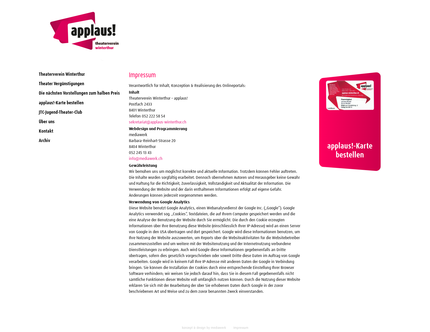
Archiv (44, 140)
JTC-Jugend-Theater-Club (60, 112)
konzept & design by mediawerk (204, 328)
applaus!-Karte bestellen (61, 103)
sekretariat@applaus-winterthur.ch (157, 122)
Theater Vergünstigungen (61, 83)
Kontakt (46, 131)
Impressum (240, 328)
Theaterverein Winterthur (62, 74)
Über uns (46, 121)
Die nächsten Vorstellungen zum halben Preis (79, 93)
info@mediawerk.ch (145, 159)
